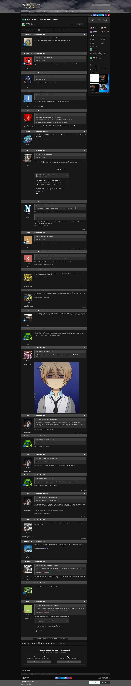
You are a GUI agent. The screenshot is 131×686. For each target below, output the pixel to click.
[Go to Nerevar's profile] (28, 208)
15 (48, 30)
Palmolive (82, 307)
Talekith (82, 432)
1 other (83, 248)
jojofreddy (27, 90)
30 (28, 556)
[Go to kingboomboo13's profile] (28, 61)
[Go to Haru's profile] (28, 117)
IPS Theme (23, 677)
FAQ (46, 11)
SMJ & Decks (61, 11)
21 (28, 165)
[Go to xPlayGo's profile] (28, 317)
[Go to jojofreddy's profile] (28, 98)
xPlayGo (28, 310)
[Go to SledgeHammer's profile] (28, 336)
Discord (52, 11)
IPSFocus (28, 677)
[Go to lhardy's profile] (28, 609)
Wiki (68, 11)
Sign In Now (68, 661)
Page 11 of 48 (63, 30)
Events (75, 11)
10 (36, 30)
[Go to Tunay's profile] (28, 297)
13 (43, 30)
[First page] (23, 30)
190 (28, 216)
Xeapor (27, 72)
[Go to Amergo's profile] (28, 355)
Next (54, 30)
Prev (25, 30)
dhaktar (95, 31)
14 (46, 30)
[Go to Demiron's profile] (28, 277)
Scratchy (28, 232)
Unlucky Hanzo (81, 287)
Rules (40, 11)
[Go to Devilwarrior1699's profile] (28, 548)
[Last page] (57, 30)
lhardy (82, 490)
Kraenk (27, 150)
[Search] (109, 5)
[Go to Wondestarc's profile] (28, 42)
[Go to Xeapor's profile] (28, 79)
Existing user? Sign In (96, 11)
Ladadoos (29, 23)
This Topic (104, 4)
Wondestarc (27, 34)
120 (28, 363)
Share (73, 24)
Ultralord (82, 538)
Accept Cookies (95, 682)
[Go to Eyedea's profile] (28, 423)
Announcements (39, 24)
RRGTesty (106, 27)
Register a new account (39, 661)
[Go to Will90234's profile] (28, 527)
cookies (29, 682)
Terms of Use (28, 684)
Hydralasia (27, 131)
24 (28, 87)
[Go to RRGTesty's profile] (102, 28)
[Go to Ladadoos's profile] (23, 24)
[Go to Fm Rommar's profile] (28, 590)
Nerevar (27, 201)
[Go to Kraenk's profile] (28, 158)
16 (51, 30)
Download (32, 11)
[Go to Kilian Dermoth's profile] (28, 258)
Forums (25, 11)
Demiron (28, 269)
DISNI (83, 229)
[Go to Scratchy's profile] (28, 240)
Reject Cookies (105, 682)
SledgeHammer (27, 328)
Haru (28, 110)
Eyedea (27, 415)
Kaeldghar (77, 432)
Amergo (28, 347)
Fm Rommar (27, 582)
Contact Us (24, 678)
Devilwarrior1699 (28, 541)
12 (41, 30)
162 (28, 285)
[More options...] (85, 34)
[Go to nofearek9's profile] (102, 32)
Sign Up (105, 11)
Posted (39, 34)
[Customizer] (108, 11)
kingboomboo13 (28, 53)
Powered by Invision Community (104, 678)
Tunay (27, 290)
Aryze (49, 57)
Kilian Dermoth (27, 251)
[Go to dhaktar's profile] (91, 32)
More (81, 11)
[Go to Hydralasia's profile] (28, 139)
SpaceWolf (71, 248)
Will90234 (27, 519)
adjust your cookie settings (62, 682)
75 (28, 266)
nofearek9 (106, 31)
